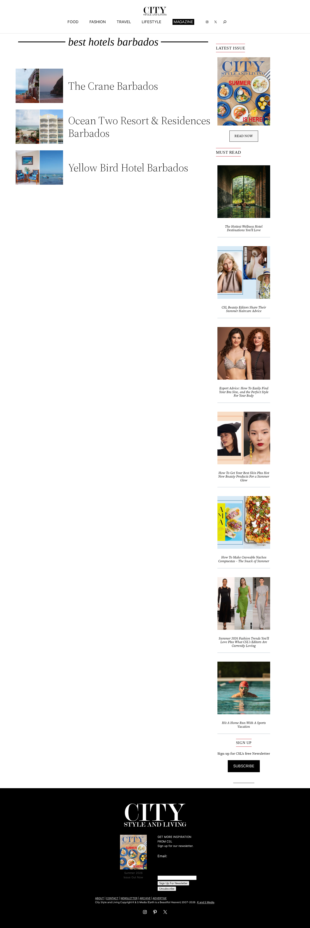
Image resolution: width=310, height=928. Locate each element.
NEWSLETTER (129, 898)
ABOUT (99, 898)
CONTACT (112, 898)
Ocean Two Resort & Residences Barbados (139, 126)
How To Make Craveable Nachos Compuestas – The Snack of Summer (243, 559)
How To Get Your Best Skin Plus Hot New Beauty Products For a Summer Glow (243, 476)
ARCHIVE (145, 898)
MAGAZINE (183, 22)
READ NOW (244, 136)
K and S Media (205, 902)
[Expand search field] (224, 22)
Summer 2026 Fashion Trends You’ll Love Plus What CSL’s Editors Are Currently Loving (244, 642)
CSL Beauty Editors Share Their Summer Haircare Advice (244, 309)
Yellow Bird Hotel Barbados (128, 167)
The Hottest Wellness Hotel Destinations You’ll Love (243, 228)
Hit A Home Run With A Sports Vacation (244, 724)
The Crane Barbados (113, 86)
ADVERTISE (160, 898)
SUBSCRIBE (243, 766)
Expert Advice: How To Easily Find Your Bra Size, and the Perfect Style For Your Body (243, 392)
